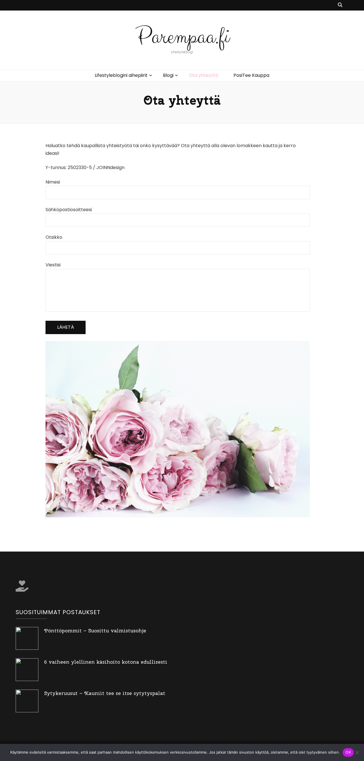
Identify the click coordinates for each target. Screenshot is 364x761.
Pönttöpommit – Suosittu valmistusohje (95, 630)
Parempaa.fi (182, 36)
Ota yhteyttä (203, 75)
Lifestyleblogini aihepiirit (121, 75)
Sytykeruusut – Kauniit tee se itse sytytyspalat (104, 693)
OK (348, 752)
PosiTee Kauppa (251, 75)
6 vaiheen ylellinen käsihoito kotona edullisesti (105, 662)
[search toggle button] (340, 5)
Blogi (168, 75)
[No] (357, 752)
